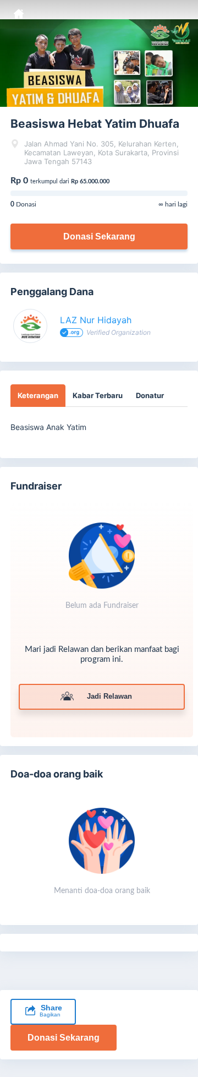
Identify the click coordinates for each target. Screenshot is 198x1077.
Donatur (150, 395)
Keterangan (38, 395)
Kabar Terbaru (98, 395)
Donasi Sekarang (99, 236)
